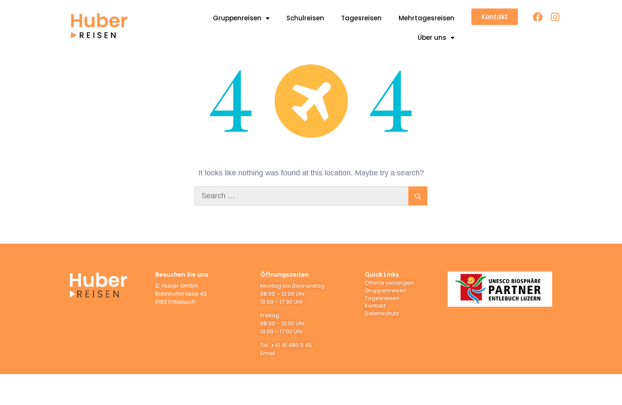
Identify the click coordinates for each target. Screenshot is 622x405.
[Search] (417, 195)
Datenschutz (382, 313)
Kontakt (375, 306)
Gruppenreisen (237, 18)
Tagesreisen (361, 18)
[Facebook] (537, 17)
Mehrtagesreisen (426, 18)
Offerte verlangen (389, 283)
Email (267, 353)
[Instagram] (555, 17)
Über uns (432, 37)
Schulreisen (305, 18)
